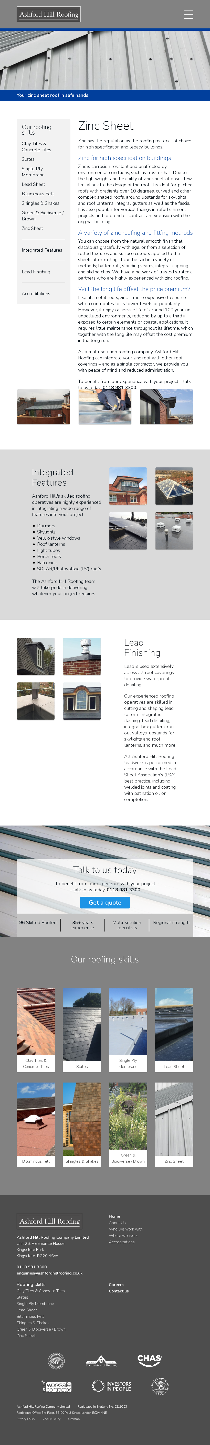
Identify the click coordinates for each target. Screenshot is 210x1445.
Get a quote (105, 902)
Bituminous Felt (38, 194)
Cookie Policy (51, 1419)
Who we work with (126, 1229)
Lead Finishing (36, 272)
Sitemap (74, 1419)
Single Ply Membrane (33, 172)
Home (114, 1216)
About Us (117, 1223)
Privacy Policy (26, 1419)
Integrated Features (42, 250)
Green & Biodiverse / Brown (41, 1329)
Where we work (123, 1235)
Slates (28, 159)
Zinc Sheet (32, 228)
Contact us (119, 1291)
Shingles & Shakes (40, 203)
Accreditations (36, 294)
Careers (116, 1285)
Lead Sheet (33, 184)
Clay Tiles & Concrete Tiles (36, 147)
